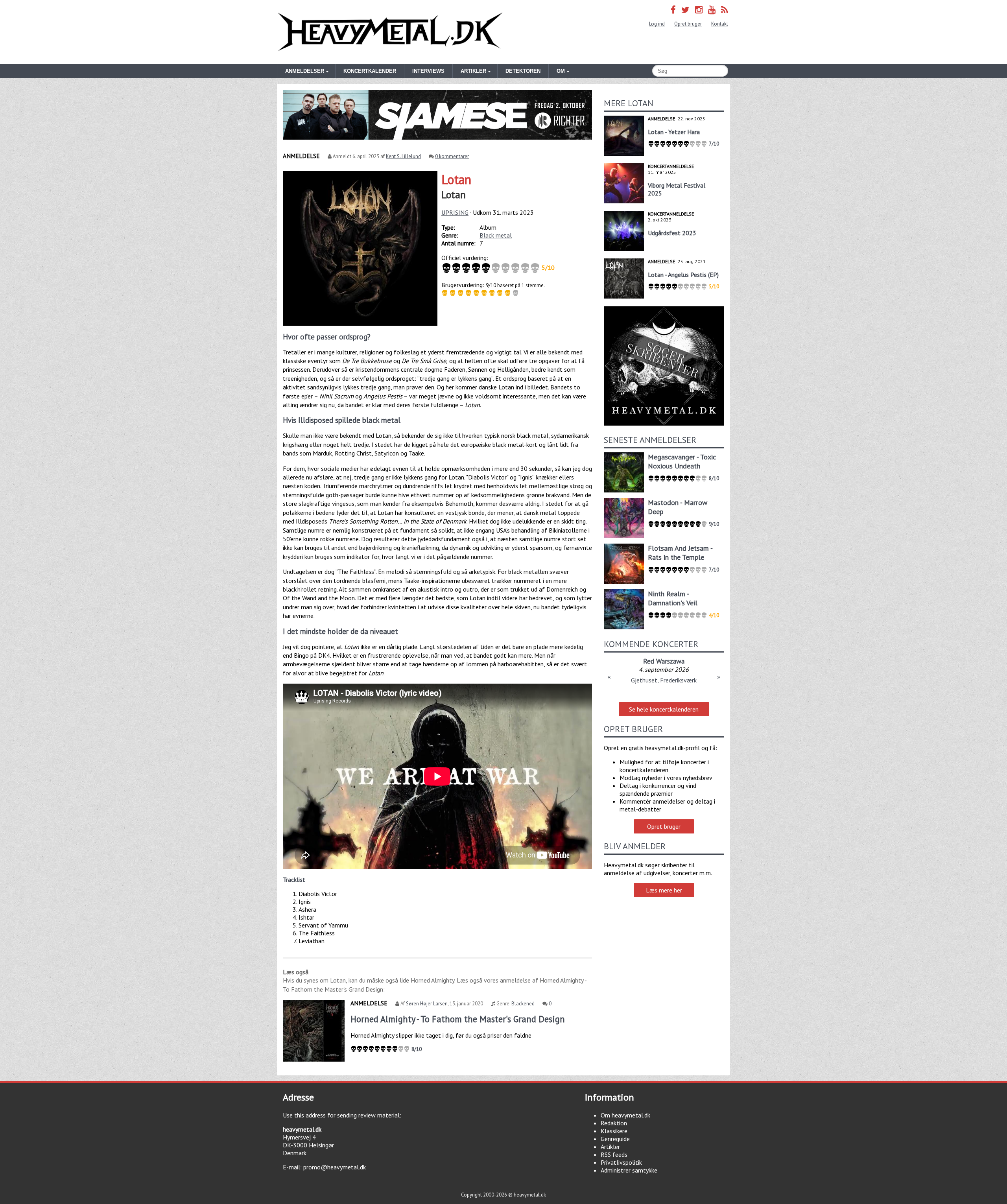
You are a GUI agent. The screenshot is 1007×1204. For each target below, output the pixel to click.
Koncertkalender (369, 71)
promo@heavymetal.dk (334, 1167)
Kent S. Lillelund (403, 156)
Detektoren (522, 71)
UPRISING (454, 212)
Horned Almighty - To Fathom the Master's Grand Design (457, 1019)
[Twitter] (685, 9)
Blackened (523, 1003)
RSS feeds (614, 1154)
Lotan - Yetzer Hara (674, 132)
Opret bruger (688, 23)
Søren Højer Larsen (427, 1003)
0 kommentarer (452, 156)
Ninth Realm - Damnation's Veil (672, 598)
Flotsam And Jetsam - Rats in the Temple (680, 553)
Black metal (496, 235)
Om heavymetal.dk (625, 1115)
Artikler (610, 1147)
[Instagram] (699, 9)
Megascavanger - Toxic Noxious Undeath (682, 461)
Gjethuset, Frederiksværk (664, 680)
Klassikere (614, 1131)
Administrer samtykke (629, 1170)
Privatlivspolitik (621, 1162)
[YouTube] (712, 9)
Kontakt (719, 23)
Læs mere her (664, 890)
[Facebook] (673, 9)
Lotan (456, 179)
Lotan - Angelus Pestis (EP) (683, 274)
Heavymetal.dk (390, 32)
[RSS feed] (724, 9)
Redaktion (614, 1123)
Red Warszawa (663, 661)
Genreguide (615, 1139)
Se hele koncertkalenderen (664, 709)
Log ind (657, 23)
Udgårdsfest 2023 (672, 233)
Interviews (428, 71)
